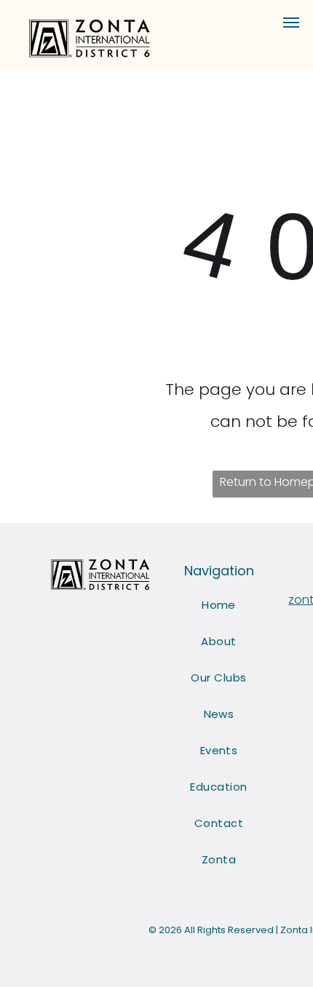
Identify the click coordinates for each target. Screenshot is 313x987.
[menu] (291, 22)
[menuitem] (218, 605)
